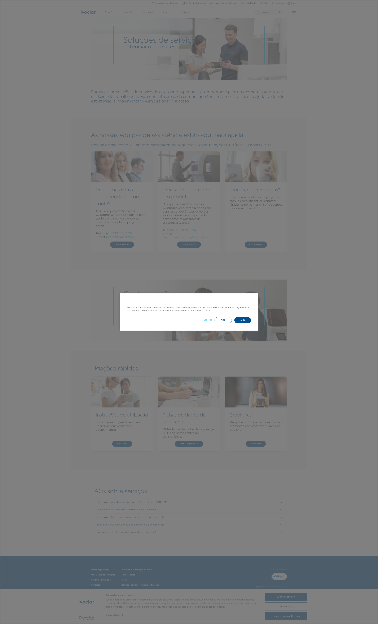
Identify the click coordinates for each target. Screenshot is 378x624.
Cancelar (208, 320)
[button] (223, 320)
